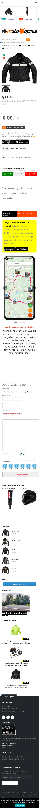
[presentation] (4, 68)
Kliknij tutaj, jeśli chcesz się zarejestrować (19, 392)
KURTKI (33, 46)
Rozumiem (20, 805)
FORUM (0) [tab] (18, 157)
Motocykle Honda (7, 756)
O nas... (4, 748)
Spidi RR (13, 569)
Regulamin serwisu (7, 745)
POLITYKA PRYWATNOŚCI (9, 743)
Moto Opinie (14, 46)
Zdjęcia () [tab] (27, 157)
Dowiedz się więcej (28, 802)
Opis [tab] (3, 157)
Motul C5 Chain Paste (8, 488)
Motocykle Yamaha (7, 759)
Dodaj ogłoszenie (19, 584)
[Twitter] (7, 149)
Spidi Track (14, 550)
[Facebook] (3, 149)
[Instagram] (12, 717)
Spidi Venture (15, 531)
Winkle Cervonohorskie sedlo (14, 614)
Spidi (6, 48)
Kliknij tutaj (20, 711)
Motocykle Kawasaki (8, 763)
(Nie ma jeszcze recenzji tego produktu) (27, 101)
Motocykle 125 (18, 756)
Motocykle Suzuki (20, 759)
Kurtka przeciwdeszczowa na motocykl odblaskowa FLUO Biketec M (16, 643)
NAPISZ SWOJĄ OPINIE (15, 128)
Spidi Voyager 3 (15, 559)
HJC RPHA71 (24, 488)
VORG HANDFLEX (11, 19)
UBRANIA (24, 46)
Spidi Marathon (15, 540)
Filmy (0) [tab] (10, 157)
